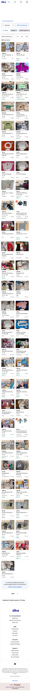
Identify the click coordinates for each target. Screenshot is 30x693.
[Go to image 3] (22, 129)
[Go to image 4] (8, 110)
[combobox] (8, 25)
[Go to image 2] (21, 71)
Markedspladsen (8, 21)
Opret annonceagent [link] (15, 587)
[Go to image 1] (6, 110)
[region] (7, 47)
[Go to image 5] (23, 71)
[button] (5, 30)
